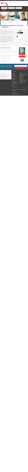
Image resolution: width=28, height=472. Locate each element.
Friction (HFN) (21, 76)
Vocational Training (14, 83)
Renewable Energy (21, 79)
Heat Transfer (13, 77)
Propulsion (20, 78)
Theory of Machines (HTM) (22, 81)
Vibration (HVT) (21, 82)
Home (1, 21)
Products (5, 21)
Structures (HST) (14, 81)
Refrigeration (13, 79)
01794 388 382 (19, 0)
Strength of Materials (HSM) (10, 21)
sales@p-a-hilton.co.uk (14, 0)
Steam (13, 80)
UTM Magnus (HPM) (14, 82)
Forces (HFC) (13, 76)
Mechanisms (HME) (14, 78)
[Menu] (27, 2)
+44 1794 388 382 (24, 0)
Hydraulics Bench (21, 77)
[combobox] (25, 3)
